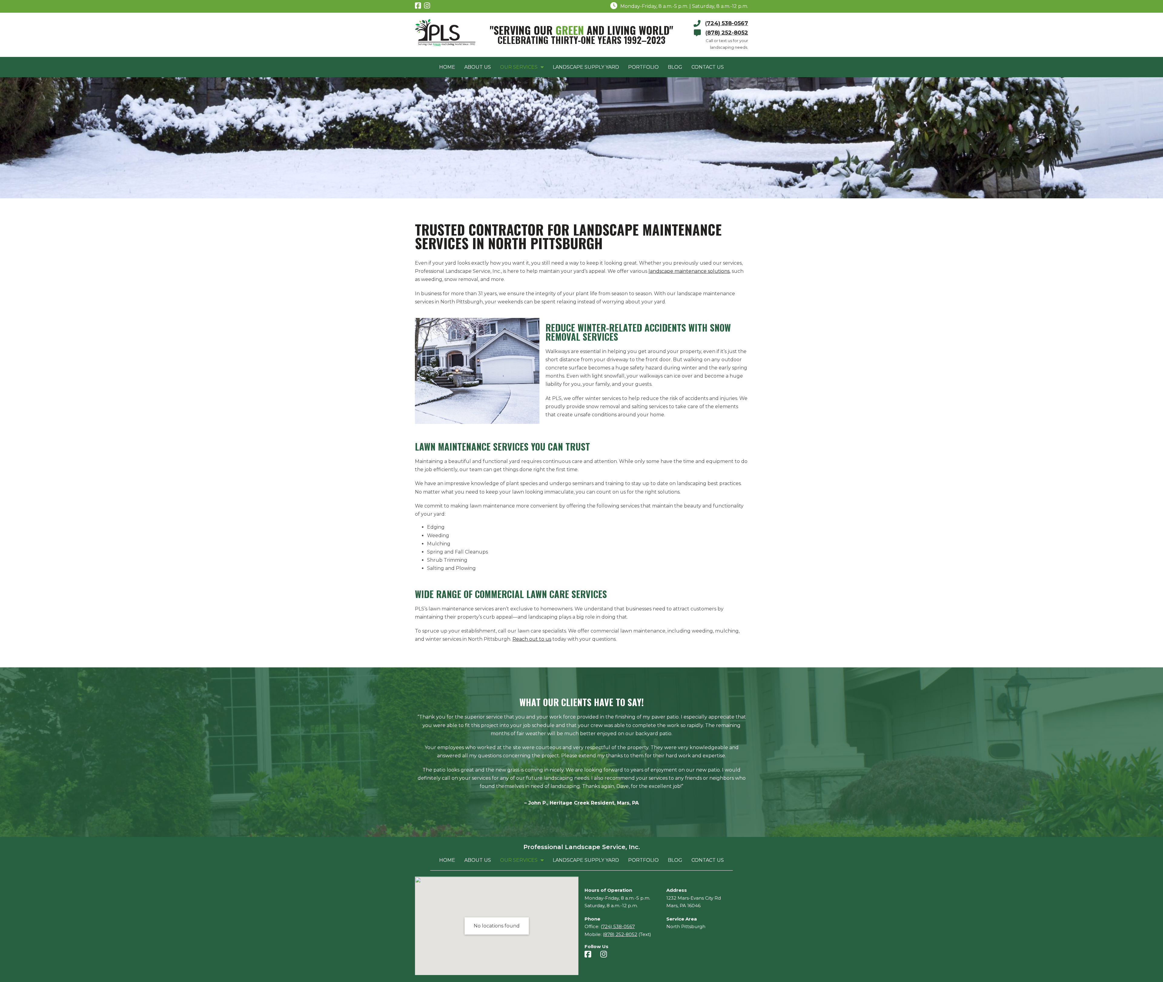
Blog (675, 67)
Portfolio (643, 67)
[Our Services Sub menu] (542, 66)
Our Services (519, 67)
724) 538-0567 (727, 23)
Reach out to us (531, 639)
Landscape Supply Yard (586, 67)
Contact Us (707, 67)
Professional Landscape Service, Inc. (581, 847)
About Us (477, 67)
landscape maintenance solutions (689, 271)
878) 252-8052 (727, 32)
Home (447, 67)
